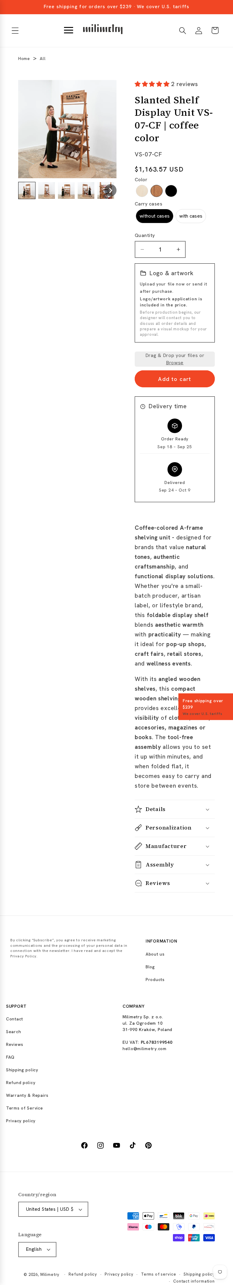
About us (155, 954)
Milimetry (50, 1274)
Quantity (145, 235)
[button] (15, 30)
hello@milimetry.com (145, 1048)
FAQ (10, 1057)
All (43, 58)
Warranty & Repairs (27, 1095)
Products (155, 979)
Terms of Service (24, 1108)
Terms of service (158, 1274)
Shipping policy (22, 1070)
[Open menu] (68, 30)
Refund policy (20, 1082)
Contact (14, 1019)
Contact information (194, 1281)
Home (24, 58)
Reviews (14, 1044)
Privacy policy (20, 1120)
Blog (150, 967)
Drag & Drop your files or (174, 359)
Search (13, 1031)
